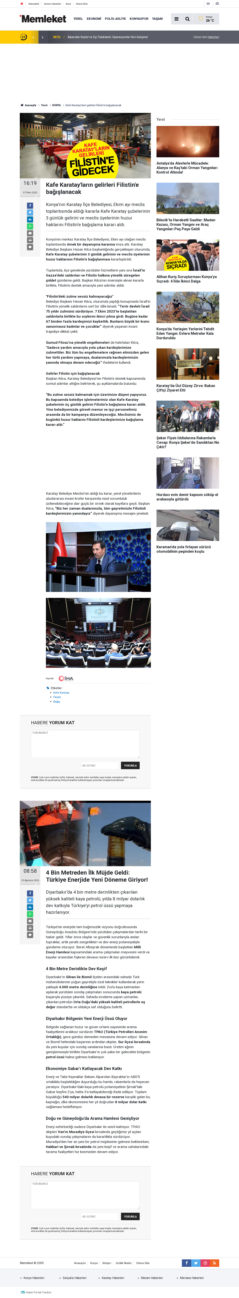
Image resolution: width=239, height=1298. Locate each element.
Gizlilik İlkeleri (124, 1263)
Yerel (78, 19)
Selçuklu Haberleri (74, 1278)
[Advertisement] (119, 72)
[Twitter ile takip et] (196, 1263)
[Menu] (176, 19)
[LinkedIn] (30, 219)
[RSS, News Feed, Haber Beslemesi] (214, 1263)
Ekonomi (94, 19)
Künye (94, 1263)
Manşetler (34, 3)
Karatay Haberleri (113, 1278)
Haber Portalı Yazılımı (38, 1292)
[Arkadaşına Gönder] (30, 233)
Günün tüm (206, 37)
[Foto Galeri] (217, 3)
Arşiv (68, 3)
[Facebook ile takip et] (186, 1263)
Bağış (56, 701)
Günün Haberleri (52, 3)
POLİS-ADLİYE (115, 19)
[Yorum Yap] (30, 247)
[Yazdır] (30, 240)
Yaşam (157, 19)
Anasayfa (80, 1263)
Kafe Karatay (61, 692)
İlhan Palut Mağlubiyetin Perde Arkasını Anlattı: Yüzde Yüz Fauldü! (110, 37)
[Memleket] (43, 18)
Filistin (57, 697)
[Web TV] (208, 3)
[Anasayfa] (22, 3)
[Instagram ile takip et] (205, 1263)
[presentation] (33, 37)
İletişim (107, 1263)
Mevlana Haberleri (192, 1278)
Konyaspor (139, 19)
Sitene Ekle (82, 3)
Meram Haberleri (152, 1278)
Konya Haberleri (34, 1278)
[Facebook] (30, 206)
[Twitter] (30, 213)
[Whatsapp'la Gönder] (30, 226)
